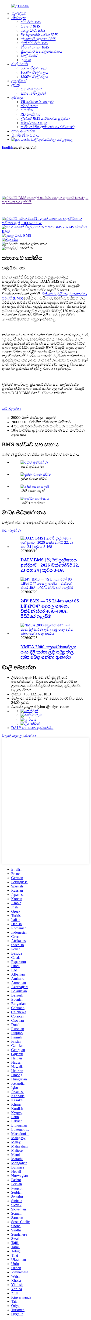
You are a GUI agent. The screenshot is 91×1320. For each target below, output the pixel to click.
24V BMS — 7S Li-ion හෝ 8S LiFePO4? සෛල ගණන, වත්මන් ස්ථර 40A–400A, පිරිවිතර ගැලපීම (50, 608)
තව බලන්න (11, 409)
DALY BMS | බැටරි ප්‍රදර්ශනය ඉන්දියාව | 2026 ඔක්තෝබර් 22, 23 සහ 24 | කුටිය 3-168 (50, 565)
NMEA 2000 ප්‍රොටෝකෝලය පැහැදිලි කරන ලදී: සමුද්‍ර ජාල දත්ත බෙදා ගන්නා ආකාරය (48, 652)
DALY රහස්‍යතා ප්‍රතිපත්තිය (32, 728)
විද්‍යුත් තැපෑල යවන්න (19, 736)
